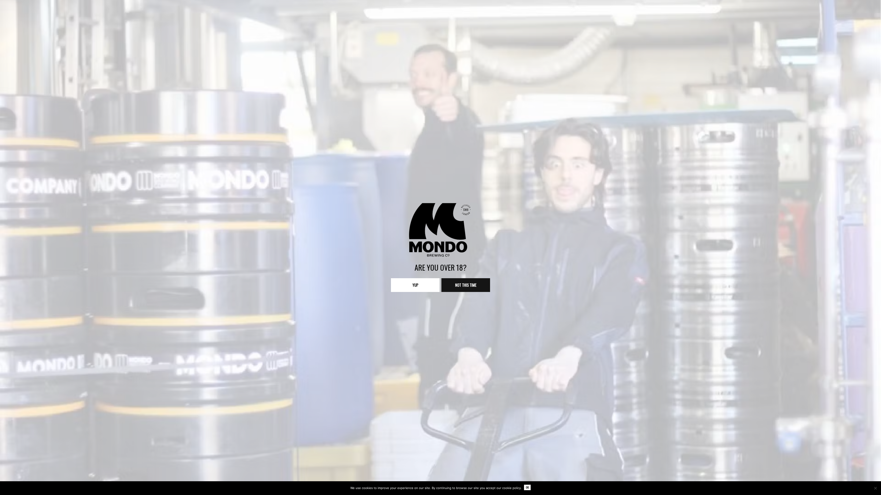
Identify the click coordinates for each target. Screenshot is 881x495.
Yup (415, 285)
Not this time (465, 285)
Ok (527, 487)
